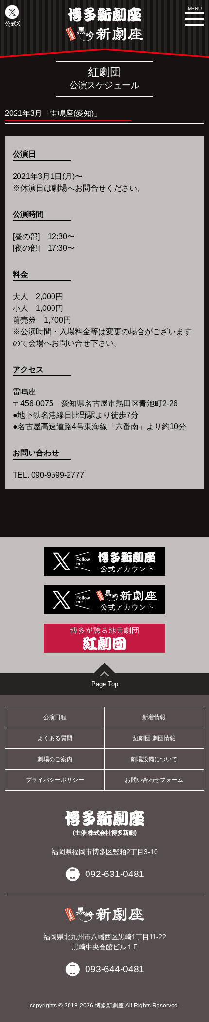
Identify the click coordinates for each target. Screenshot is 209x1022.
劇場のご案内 (54, 759)
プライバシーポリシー (55, 780)
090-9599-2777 (57, 475)
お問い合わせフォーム (154, 780)
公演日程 (55, 717)
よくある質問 (54, 738)
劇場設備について (154, 759)
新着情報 (154, 717)
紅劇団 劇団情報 (154, 738)
